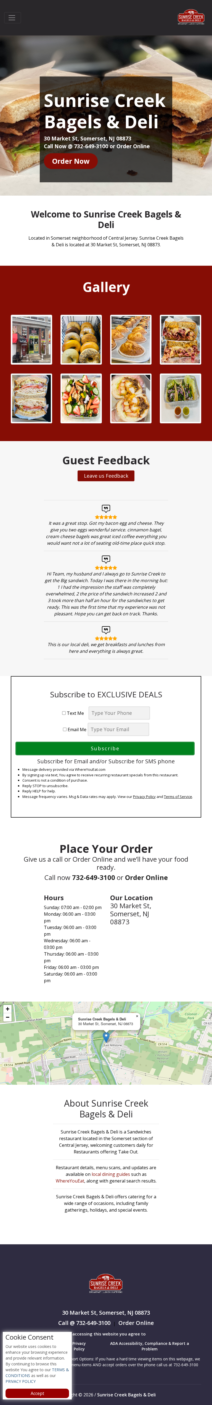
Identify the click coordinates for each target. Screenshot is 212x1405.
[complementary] (106, 1043)
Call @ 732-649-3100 (84, 1323)
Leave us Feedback (106, 475)
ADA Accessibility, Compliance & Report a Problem (149, 1346)
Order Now (70, 161)
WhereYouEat (70, 1181)
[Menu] (12, 17)
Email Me (76, 729)
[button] (106, 1037)
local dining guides (111, 1174)
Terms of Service (178, 796)
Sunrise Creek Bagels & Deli (126, 1395)
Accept (37, 1393)
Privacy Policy (144, 796)
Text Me (76, 713)
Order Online (136, 1323)
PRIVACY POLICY (21, 1381)
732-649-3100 (93, 877)
